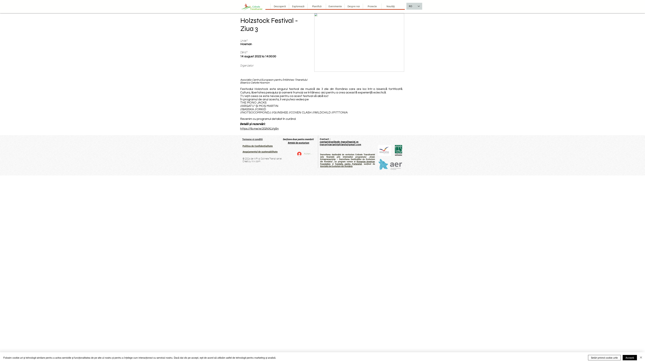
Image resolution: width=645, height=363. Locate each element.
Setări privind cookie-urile (604, 357)
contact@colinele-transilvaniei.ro (339, 141)
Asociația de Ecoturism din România (336, 166)
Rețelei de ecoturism (298, 143)
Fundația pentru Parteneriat (348, 164)
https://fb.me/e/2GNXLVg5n (259, 128)
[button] (353, 6)
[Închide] (641, 357)
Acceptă (630, 357)
